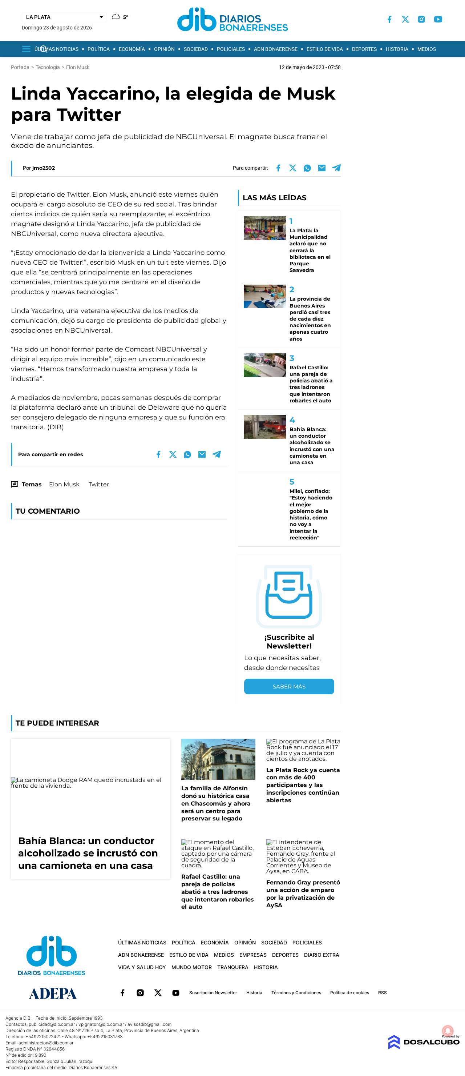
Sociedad (196, 49)
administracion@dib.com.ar (46, 1042)
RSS (382, 992)
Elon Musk (64, 484)
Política (99, 49)
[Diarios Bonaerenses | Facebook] (389, 19)
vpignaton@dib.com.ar (101, 1024)
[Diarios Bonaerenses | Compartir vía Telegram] (336, 168)
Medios (426, 49)
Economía (132, 49)
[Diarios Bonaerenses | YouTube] (438, 19)
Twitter (99, 484)
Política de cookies (349, 992)
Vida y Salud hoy (142, 967)
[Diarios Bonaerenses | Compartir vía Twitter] (292, 168)
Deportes (364, 49)
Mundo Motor (191, 967)
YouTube (175, 992)
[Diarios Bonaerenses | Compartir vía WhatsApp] (307, 168)
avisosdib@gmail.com (149, 1024)
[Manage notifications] (448, 1031)
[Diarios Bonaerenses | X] (405, 19)
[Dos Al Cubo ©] (424, 1047)
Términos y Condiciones (296, 992)
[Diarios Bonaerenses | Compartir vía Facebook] (278, 168)
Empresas (253, 955)
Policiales (231, 49)
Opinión (164, 49)
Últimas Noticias (56, 49)
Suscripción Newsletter (213, 992)
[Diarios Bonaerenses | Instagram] (421, 19)
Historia (397, 49)
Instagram (140, 992)
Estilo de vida (325, 49)
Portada (20, 67)
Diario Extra (321, 955)
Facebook (122, 992)
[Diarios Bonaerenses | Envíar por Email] (322, 168)
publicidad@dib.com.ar (52, 1024)
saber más (289, 686)
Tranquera (232, 967)
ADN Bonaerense (276, 49)
